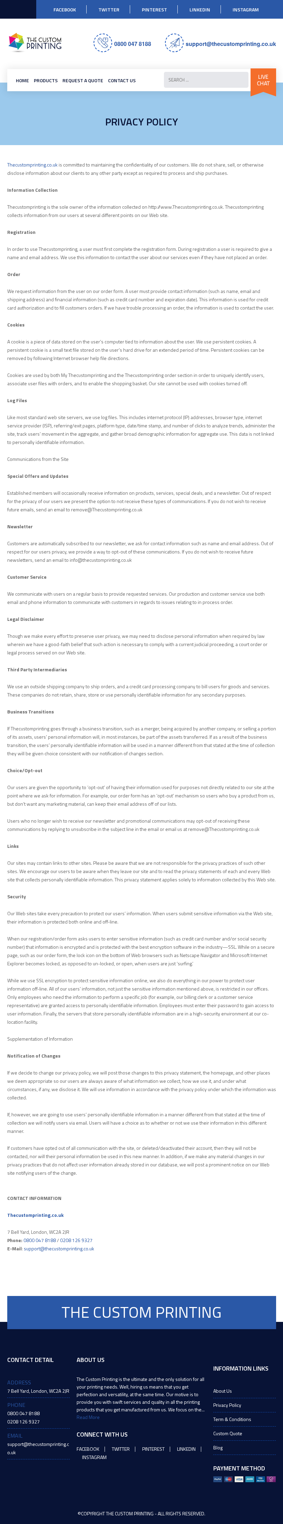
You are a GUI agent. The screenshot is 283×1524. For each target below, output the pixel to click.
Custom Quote (227, 1433)
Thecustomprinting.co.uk (32, 164)
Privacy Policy (227, 1405)
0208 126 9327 (76, 1240)
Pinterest (154, 9)
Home (22, 80)
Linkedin (199, 9)
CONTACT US (122, 80)
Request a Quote (82, 80)
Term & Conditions (232, 1419)
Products (46, 80)
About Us (222, 1390)
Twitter (108, 9)
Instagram (246, 9)
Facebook (64, 9)
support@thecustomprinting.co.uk (231, 44)
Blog (218, 1447)
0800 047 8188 (132, 44)
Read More (88, 1417)
